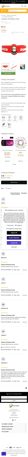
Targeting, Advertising (14, 228)
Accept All (14, 243)
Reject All (14, 233)
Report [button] (15, 269)
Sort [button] (2, 188)
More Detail (14, 247)
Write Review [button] (14, 182)
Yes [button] (12, 269)
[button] (14, 29)
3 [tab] (15, 164)
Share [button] (18, 269)
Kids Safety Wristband (21, 150)
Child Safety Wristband (7, 150)
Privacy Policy (20, 222)
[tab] (15, 193)
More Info (7, 161)
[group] (14, 176)
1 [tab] (12, 164)
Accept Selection (14, 238)
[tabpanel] (7, 149)
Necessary (10, 225)
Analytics (19, 225)
